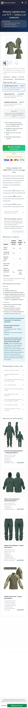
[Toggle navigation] (25, 2)
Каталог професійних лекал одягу (12, 23)
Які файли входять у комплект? (12, 370)
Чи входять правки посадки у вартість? (11, 394)
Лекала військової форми (10, 24)
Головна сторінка (6, 21)
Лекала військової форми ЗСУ (11, 26)
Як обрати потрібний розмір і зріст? (11, 374)
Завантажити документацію (14, 156)
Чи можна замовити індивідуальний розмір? (13, 389)
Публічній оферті (23, 701)
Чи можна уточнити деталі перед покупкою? (12, 409)
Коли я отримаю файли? (10, 385)
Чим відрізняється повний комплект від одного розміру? (13, 380)
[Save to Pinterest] (23, 39)
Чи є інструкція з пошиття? (11, 404)
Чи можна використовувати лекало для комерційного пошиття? (13, 400)
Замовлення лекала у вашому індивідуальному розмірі (11, 212)
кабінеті (6, 347)
